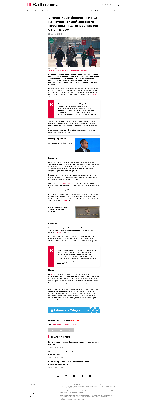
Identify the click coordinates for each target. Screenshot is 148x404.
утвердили (75, 106)
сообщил (95, 95)
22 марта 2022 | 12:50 (55, 348)
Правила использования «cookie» (38, 391)
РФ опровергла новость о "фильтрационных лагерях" (60, 209)
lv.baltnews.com (73, 391)
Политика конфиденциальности (38, 388)
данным (53, 274)
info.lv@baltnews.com (64, 398)
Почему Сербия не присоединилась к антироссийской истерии (60, 141)
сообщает (58, 232)
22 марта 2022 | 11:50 (55, 358)
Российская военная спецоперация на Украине (71, 71)
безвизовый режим (68, 184)
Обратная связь (34, 397)
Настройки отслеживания (36, 394)
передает (65, 201)
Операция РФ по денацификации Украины (64, 325)
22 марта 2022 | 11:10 (55, 367)
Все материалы (106, 4)
